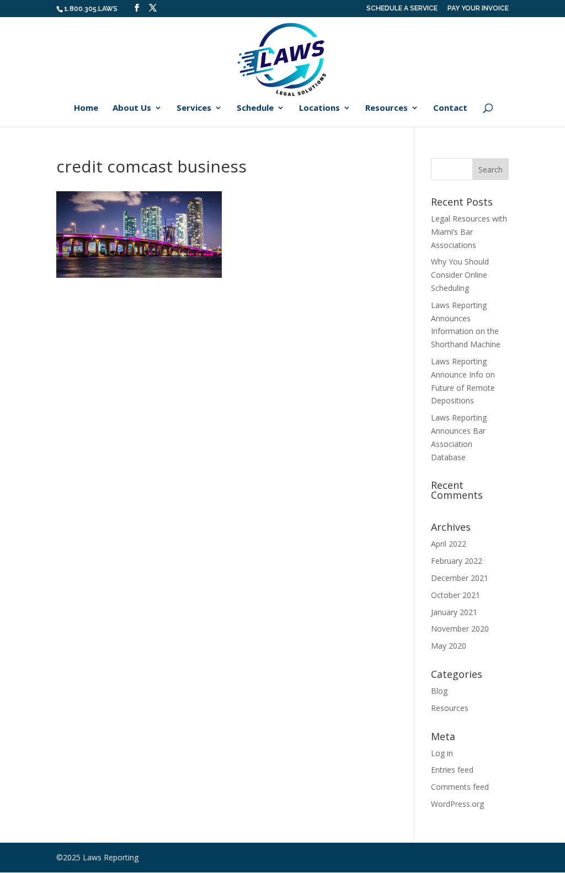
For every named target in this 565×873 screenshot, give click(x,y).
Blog (439, 691)
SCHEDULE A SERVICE (402, 8)
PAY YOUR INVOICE (478, 8)
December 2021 (459, 578)
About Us (132, 108)
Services (194, 108)
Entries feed (452, 769)
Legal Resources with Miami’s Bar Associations (469, 231)
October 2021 (455, 595)
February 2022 (456, 561)
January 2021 (454, 612)
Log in (442, 753)
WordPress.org (457, 804)
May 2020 (448, 645)
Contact (450, 108)
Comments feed (460, 787)
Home (86, 108)
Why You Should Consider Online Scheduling (460, 274)
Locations (319, 108)
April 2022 (448, 543)
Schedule (255, 108)
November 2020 (460, 628)
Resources (386, 108)
